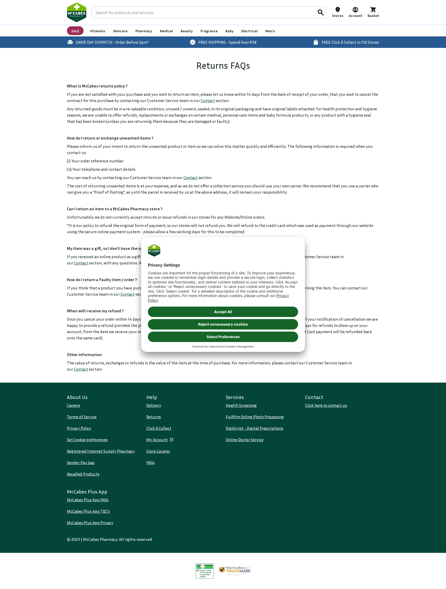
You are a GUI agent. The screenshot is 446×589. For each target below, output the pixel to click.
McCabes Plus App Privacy (90, 522)
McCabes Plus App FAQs (88, 499)
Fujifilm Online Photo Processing (255, 416)
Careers (73, 405)
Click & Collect (158, 428)
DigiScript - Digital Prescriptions (254, 428)
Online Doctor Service (244, 439)
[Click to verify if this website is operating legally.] (205, 571)
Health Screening (241, 405)
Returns (153, 416)
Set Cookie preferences (87, 440)
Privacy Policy (79, 428)
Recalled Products (83, 474)
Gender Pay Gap (81, 462)
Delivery (153, 405)
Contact (208, 100)
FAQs (150, 462)
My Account (157, 439)
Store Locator (158, 451)
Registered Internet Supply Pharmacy (101, 451)
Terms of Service (82, 416)
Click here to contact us (326, 405)
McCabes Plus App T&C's (88, 511)
